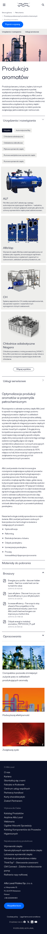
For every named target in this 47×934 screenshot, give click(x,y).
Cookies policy (12, 916)
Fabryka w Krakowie (14, 784)
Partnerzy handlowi (13, 792)
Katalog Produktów (14, 813)
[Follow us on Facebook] (24, 922)
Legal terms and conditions (30, 916)
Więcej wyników (23, 369)
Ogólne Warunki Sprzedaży (18, 825)
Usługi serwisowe (32, 32)
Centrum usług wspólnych (17, 788)
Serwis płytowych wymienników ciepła (23, 850)
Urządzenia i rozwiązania (11, 32)
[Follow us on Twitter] (28, 922)
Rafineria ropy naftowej (15, 874)
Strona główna (7, 12)
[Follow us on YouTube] (36, 922)
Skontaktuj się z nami (15, 780)
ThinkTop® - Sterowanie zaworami (21, 862)
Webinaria (9, 821)
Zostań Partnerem (13, 800)
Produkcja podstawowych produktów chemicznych (20, 16)
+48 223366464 (10, 898)
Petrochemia (19, 12)
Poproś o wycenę (12, 24)
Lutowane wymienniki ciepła (18, 854)
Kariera (7, 776)
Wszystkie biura (14, 905)
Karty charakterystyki (14, 796)
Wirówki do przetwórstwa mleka (20, 858)
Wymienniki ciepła (13, 846)
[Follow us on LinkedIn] (32, 922)
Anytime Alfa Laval (13, 817)
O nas (7, 772)
